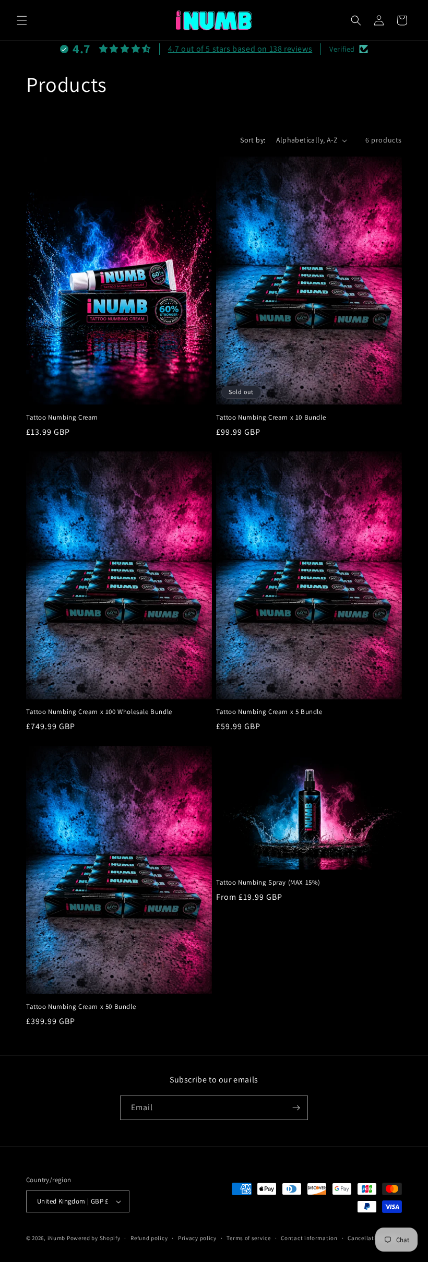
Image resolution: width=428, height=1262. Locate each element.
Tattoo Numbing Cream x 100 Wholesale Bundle (99, 712)
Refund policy (149, 1238)
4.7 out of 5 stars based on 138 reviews (240, 48)
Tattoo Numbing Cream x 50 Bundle (81, 1007)
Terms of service (248, 1238)
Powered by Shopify (94, 1238)
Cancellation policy (374, 1238)
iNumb (56, 1238)
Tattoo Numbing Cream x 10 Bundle (271, 417)
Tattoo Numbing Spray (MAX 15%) (268, 882)
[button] (21, 20)
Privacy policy (197, 1238)
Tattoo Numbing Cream (62, 417)
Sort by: (252, 140)
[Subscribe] (295, 1108)
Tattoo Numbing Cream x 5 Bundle (269, 712)
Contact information (309, 1238)
